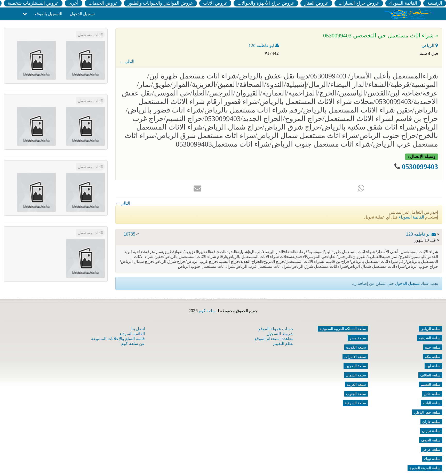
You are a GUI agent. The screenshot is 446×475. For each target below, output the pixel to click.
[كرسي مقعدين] (85, 126)
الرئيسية (434, 3)
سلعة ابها (433, 366)
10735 (129, 234)
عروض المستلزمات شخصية (33, 3)
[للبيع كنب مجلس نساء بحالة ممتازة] (36, 126)
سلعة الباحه (431, 403)
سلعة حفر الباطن (427, 412)
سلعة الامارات (355, 357)
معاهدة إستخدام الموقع (273, 338)
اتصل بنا (138, 329)
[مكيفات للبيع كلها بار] (36, 192)
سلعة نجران (431, 431)
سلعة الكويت (356, 347)
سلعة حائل (432, 394)
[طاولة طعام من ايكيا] (85, 192)
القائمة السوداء (403, 3)
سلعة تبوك (432, 459)
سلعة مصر (357, 338)
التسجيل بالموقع (48, 14)
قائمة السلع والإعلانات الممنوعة (118, 338)
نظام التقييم (283, 343)
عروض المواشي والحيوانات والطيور (160, 3)
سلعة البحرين (355, 366)
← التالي (127, 61)
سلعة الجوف (430, 440)
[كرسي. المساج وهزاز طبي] (36, 60)
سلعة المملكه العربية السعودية (343, 329)
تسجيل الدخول (82, 14)
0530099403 (420, 167)
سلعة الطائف (430, 375)
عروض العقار (316, 3)
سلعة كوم (207, 311)
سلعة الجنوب (356, 394)
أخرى (73, 3)
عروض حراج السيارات (358, 3)
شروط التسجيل (280, 334)
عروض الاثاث (215, 3)
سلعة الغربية (356, 384)
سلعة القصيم (430, 384)
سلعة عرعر (431, 449)
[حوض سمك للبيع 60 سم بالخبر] (85, 258)
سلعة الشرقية (355, 403)
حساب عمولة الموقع (275, 329)
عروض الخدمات (103, 3)
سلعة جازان (431, 422)
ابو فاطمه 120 (262, 45)
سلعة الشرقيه (429, 338)
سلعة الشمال (356, 375)
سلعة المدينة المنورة (424, 468)
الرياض (428, 45)
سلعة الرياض (430, 329)
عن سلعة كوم (133, 343)
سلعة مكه (432, 357)
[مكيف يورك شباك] (85, 60)
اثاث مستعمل (89, 35)
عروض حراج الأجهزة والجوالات (265, 3)
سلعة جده (432, 347)
